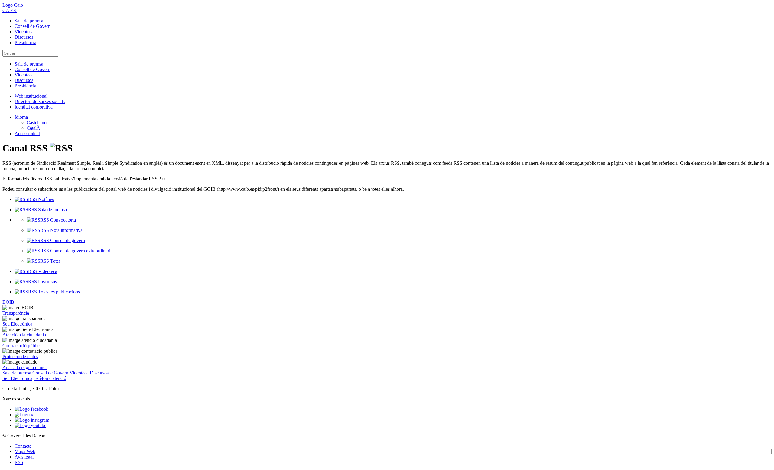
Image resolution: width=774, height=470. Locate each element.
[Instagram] (32, 420)
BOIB (8, 302)
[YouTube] (30, 425)
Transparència (15, 313)
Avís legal (24, 456)
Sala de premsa (29, 20)
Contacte (23, 446)
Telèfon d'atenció (50, 378)
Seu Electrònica (17, 323)
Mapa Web (25, 451)
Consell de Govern (32, 26)
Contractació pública (22, 345)
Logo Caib (12, 5)
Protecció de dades (20, 356)
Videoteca (24, 31)
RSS (19, 462)
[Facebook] (31, 409)
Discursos (24, 37)
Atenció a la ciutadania (24, 334)
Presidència (25, 42)
